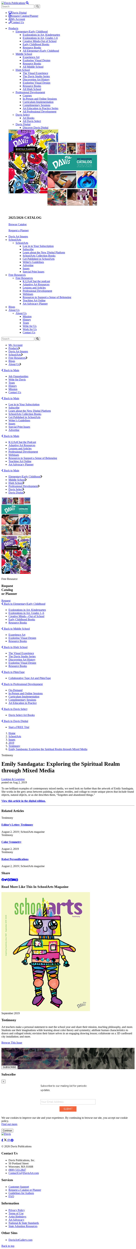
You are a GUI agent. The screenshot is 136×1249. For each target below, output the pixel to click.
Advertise (28, 265)
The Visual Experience (35, 73)
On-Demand (15, 690)
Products (13, 348)
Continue (7, 1130)
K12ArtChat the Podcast (22, 442)
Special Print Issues (33, 271)
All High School (32, 89)
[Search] (37, 339)
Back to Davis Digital (15, 721)
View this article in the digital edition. (23, 800)
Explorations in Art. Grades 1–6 (26, 613)
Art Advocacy (16, 1219)
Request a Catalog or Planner (24, 1189)
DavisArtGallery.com (20, 1239)
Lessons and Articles (34, 287)
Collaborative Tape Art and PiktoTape (29, 678)
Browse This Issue (11, 1042)
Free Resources (24, 278)
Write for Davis (17, 379)
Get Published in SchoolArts (39, 258)
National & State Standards (23, 1222)
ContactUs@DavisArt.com (23, 1173)
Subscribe (28, 249)
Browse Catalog (17, 224)
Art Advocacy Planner (35, 303)
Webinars (28, 294)
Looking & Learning (13, 779)
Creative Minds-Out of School (39, 41)
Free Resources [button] (17, 274)
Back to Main (11, 370)
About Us (21, 313)
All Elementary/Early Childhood (41, 50)
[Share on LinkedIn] (11, 879)
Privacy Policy (16, 1210)
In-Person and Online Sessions (40, 98)
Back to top (7, 1245)
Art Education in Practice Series (40, 108)
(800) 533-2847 (17, 1169)
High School (23, 69)
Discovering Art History (36, 79)
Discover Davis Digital (35, 127)
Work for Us (30, 329)
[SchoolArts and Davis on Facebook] (2, 1140)
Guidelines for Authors (21, 1193)
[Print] (16, 879)
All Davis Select (32, 121)
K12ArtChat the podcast (36, 281)
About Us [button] (13, 310)
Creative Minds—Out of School (26, 616)
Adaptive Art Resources (36, 284)
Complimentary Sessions (36, 105)
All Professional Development (39, 111)
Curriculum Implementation (38, 101)
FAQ (11, 1196)
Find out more (9, 1124)
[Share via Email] (13, 879)
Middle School (24, 53)
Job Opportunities (18, 376)
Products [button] (13, 28)
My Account (18, 19)
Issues (26, 268)
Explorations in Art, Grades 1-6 (40, 37)
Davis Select (23, 114)
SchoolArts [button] (14, 239)
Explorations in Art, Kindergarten (41, 34)
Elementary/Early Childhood (32, 31)
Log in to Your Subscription (38, 246)
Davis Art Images (18, 236)
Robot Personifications (15, 859)
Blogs (11, 306)
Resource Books (32, 47)
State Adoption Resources (22, 1226)
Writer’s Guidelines (19, 420)
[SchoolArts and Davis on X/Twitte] (5, 1140)
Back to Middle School (16, 628)
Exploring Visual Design (36, 60)
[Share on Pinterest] (8, 879)
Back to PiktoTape (14, 672)
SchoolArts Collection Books (39, 255)
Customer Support (18, 1186)
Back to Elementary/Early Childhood (24, 603)
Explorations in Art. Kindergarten (27, 609)
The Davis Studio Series (36, 76)
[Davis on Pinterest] (12, 1140)
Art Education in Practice (22, 702)
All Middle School (33, 66)
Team (26, 322)
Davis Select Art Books (21, 715)
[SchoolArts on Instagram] (9, 1140)
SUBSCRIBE (9, 1067)
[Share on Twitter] (5, 879)
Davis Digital (19, 12)
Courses (27, 95)
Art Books (28, 117)
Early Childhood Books (36, 44)
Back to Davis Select (15, 709)
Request (5, 600)
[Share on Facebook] (2, 879)
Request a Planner (18, 230)
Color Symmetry (11, 841)
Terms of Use (16, 1213)
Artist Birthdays (17, 1216)
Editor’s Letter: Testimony (17, 824)
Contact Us (17, 22)
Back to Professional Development (23, 684)
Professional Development (30, 92)
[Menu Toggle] (27, 2)
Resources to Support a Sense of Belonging (47, 297)
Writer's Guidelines (33, 262)
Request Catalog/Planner (24, 15)
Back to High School (15, 647)
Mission (27, 316)
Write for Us (29, 326)
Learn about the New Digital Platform (44, 252)
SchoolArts (22, 242)
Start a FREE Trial (18, 727)
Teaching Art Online (34, 300)
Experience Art (31, 57)
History (27, 319)
